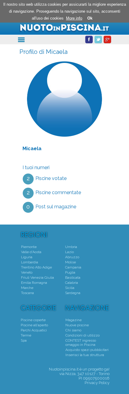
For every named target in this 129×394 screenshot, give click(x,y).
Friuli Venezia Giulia (37, 277)
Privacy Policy (97, 382)
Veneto (26, 272)
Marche (27, 288)
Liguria (26, 257)
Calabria (71, 283)
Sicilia (69, 288)
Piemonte (29, 247)
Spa (24, 340)
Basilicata (72, 277)
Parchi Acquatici (34, 330)
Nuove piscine (77, 325)
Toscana (27, 293)
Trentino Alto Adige (36, 267)
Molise (70, 262)
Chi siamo (73, 330)
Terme (26, 335)
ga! (107, 369)
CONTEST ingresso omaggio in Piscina (80, 342)
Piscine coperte (33, 320)
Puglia (70, 272)
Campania (73, 267)
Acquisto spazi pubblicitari (87, 350)
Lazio (69, 252)
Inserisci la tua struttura (84, 355)
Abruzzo (72, 257)
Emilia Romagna (34, 283)
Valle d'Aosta (31, 252)
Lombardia (29, 262)
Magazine (73, 320)
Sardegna (72, 293)
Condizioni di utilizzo (82, 335)
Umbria (71, 247)
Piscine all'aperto (34, 325)
